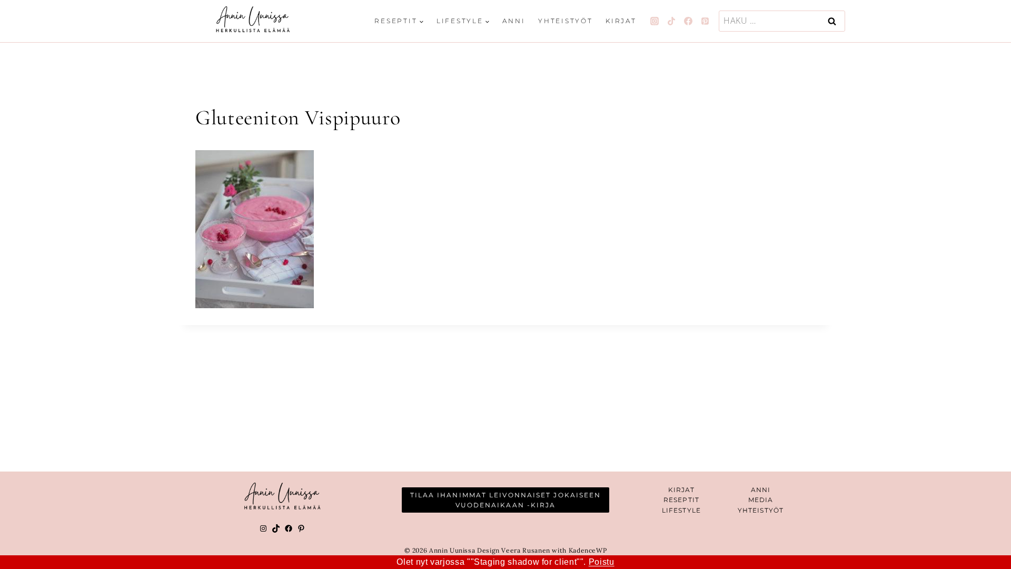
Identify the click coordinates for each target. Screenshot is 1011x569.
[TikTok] (671, 21)
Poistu (601, 561)
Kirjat (621, 21)
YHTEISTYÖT (761, 510)
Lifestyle (681, 510)
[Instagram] (654, 21)
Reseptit (681, 500)
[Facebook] (688, 21)
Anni (513, 21)
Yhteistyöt (565, 21)
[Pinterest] (705, 21)
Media (761, 500)
